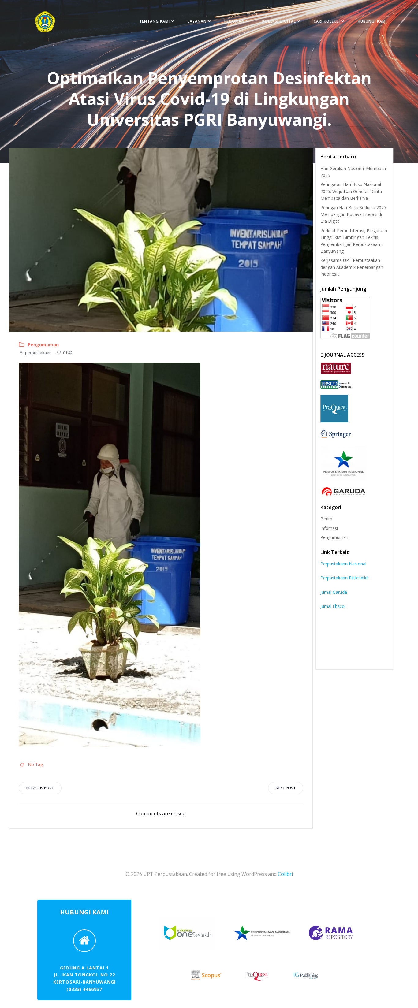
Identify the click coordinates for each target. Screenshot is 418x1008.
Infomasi (329, 528)
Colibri (285, 874)
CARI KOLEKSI (327, 21)
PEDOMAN (234, 21)
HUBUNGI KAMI (372, 21)
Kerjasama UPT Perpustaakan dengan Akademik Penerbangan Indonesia (351, 267)
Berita (326, 519)
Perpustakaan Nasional (343, 564)
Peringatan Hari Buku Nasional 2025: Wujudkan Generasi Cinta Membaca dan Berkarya (351, 191)
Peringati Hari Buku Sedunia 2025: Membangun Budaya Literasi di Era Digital (353, 214)
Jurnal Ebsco (332, 606)
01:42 (68, 352)
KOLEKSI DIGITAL (279, 21)
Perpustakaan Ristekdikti (344, 578)
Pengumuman (43, 345)
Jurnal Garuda (333, 592)
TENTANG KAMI (154, 21)
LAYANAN (197, 21)
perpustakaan (38, 352)
